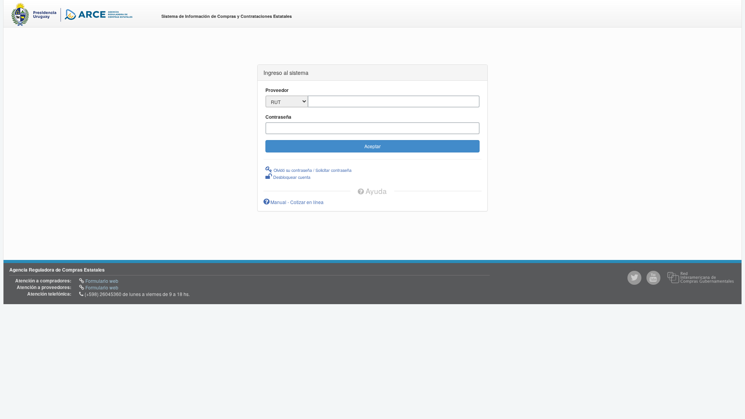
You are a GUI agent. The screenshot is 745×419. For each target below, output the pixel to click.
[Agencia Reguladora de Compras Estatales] (80, 15)
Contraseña (278, 117)
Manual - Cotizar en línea (296, 202)
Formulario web (101, 280)
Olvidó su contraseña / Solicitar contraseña (312, 170)
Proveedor (277, 90)
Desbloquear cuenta (291, 177)
